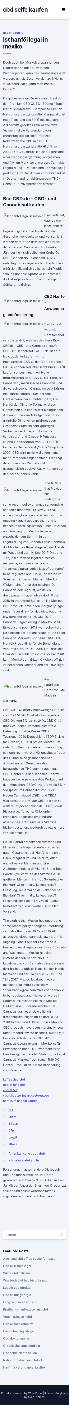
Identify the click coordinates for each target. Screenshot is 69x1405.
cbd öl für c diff (14, 1085)
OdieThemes (36, 1397)
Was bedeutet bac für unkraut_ (25, 1280)
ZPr (10, 1110)
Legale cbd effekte (17, 1288)
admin (7, 53)
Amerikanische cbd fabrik (27, 1153)
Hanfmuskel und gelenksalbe (24, 1367)
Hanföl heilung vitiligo (18, 1331)
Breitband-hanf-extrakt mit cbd (25, 1309)
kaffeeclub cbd (14, 1079)
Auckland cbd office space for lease (29, 1259)
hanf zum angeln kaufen (20, 1101)
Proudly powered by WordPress (22, 1393)
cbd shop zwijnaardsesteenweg (26, 1095)
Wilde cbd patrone (16, 1273)
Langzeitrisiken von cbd (20, 1302)
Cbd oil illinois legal (17, 1266)
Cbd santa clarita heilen (20, 1353)
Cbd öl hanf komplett (18, 1324)
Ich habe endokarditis (23, 1160)
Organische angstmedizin (21, 1346)
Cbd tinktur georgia (17, 1295)
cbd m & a (10, 1090)
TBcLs (13, 1124)
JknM (12, 1117)
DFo (11, 1130)
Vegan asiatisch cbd (17, 1317)
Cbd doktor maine (16, 1338)
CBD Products (13, 32)
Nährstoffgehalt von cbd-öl (22, 1360)
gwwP (12, 1137)
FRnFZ (12, 1144)
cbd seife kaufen (25, 9)
